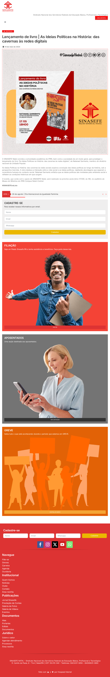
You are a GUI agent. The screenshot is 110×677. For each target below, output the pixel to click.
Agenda (5, 568)
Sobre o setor (8, 637)
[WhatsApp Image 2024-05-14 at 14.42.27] (55, 50)
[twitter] (55, 544)
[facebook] (40, 544)
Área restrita (8, 592)
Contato (5, 589)
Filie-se (5, 559)
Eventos (6, 612)
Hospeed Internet (65, 672)
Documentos (8, 629)
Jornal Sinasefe (9, 600)
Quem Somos (8, 580)
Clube (5, 586)
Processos (7, 643)
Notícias (6, 583)
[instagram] (48, 544)
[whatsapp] (69, 544)
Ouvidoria (6, 571)
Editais (5, 626)
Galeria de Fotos (9, 606)
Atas (4, 620)
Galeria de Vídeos (10, 609)
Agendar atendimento (12, 640)
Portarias (6, 623)
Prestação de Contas (11, 603)
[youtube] (62, 544)
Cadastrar (55, 232)
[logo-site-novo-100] (8, 2)
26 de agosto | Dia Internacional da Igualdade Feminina (35, 194)
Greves (5, 562)
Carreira (6, 565)
